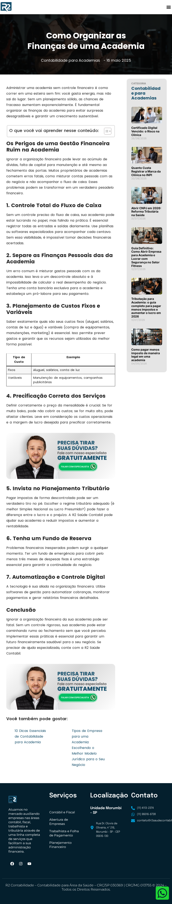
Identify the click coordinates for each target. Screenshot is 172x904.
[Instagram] (21, 863)
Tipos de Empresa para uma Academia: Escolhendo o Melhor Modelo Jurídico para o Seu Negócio (88, 747)
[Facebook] (12, 863)
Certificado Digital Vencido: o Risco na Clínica (145, 131)
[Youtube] (29, 863)
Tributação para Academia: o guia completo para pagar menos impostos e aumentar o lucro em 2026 (146, 307)
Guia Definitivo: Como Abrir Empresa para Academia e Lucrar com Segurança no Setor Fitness (146, 257)
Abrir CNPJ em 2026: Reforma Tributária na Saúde (146, 211)
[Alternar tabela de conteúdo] (105, 131)
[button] (168, 7)
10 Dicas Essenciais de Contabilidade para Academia (30, 736)
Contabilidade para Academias (70, 60)
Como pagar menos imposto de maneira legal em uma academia (145, 355)
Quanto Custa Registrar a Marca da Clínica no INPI (146, 171)
